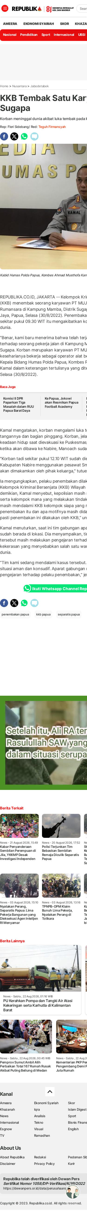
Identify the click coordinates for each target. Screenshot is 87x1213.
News (4, 1116)
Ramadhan (42, 1135)
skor (64, 24)
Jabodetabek (39, 86)
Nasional (9, 35)
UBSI (81, 35)
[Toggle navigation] (5, 8)
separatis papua (69, 614)
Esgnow (6, 1129)
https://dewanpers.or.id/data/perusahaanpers (37, 1188)
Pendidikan (29, 35)
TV (2, 1135)
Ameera (6, 1103)
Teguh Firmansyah (52, 127)
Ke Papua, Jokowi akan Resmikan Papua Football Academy (61, 402)
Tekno (38, 1122)
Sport (46, 35)
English (73, 1129)
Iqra (37, 1109)
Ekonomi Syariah (38, 24)
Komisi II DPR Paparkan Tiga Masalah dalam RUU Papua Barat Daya (18, 404)
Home (4, 86)
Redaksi (40, 1157)
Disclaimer (7, 1164)
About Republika (12, 1157)
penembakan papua (15, 614)
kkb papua (43, 614)
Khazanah (7, 1109)
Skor (71, 1103)
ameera (10, 24)
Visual (38, 1129)
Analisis (39, 1116)
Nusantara (19, 86)
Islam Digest (77, 1109)
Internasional (64, 35)
